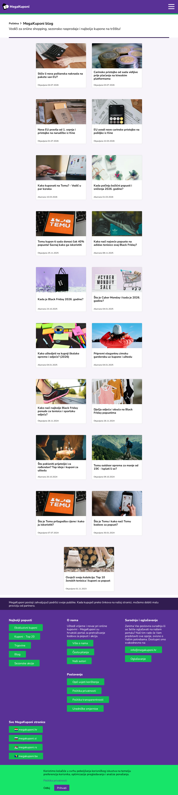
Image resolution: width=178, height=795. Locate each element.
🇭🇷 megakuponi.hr (25, 729)
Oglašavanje (138, 658)
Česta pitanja (80, 652)
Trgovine (19, 645)
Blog (17, 654)
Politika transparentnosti (87, 699)
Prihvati (62, 788)
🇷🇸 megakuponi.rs (25, 747)
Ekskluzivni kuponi (25, 627)
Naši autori (79, 661)
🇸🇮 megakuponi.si (25, 738)
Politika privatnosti (84, 690)
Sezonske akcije (24, 663)
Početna (14, 23)
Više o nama (80, 643)
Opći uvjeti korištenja (85, 682)
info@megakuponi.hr (143, 650)
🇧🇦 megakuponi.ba (26, 756)
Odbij (46, 788)
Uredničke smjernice (85, 708)
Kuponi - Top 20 (24, 636)
